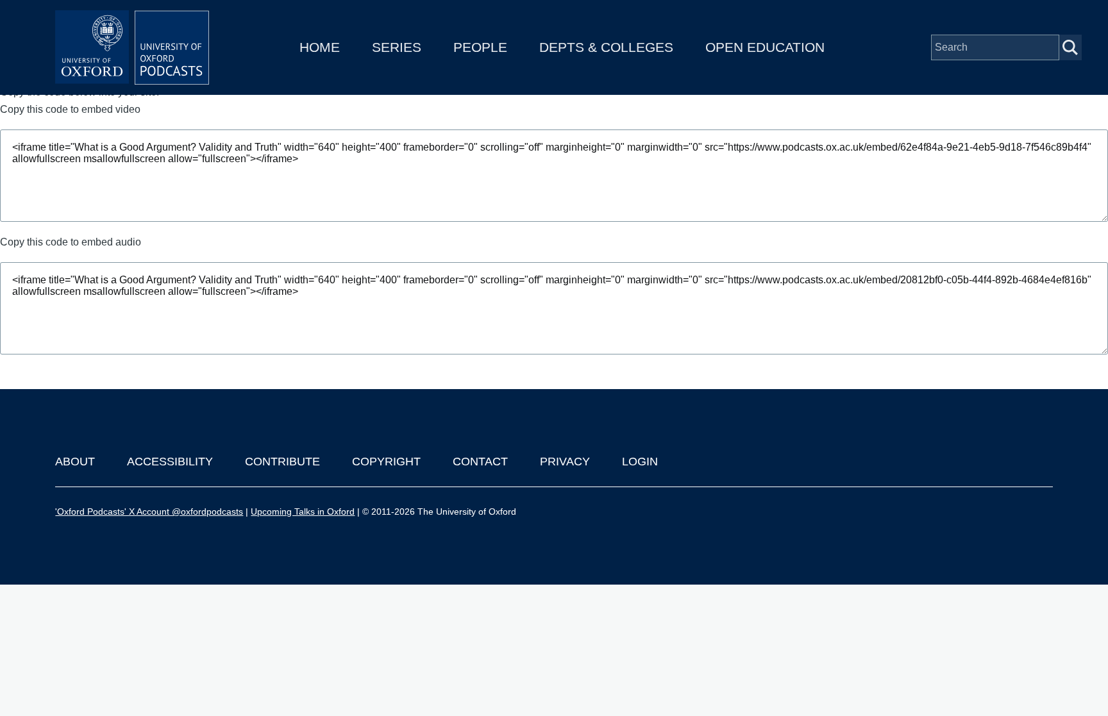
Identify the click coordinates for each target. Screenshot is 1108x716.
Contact (480, 461)
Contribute (282, 461)
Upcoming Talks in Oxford (303, 511)
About (75, 461)
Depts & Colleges (606, 47)
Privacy (565, 461)
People (480, 47)
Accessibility (170, 461)
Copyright (386, 461)
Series (396, 47)
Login (640, 461)
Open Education (765, 47)
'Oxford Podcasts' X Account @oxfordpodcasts (149, 511)
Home (319, 47)
